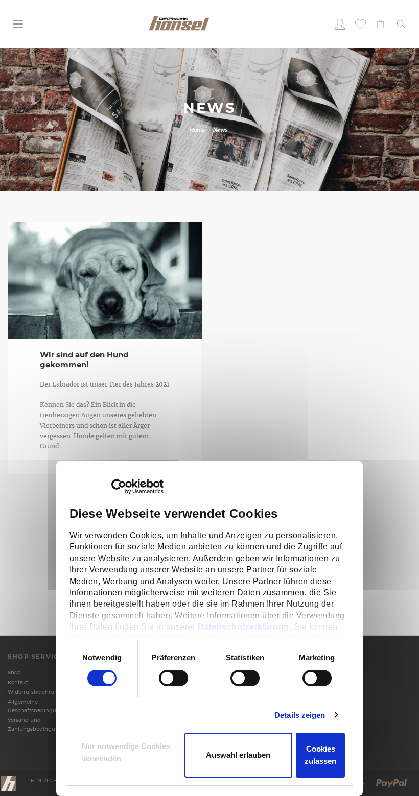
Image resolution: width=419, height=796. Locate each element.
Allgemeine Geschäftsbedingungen (37, 706)
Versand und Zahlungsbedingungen (37, 725)
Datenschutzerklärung (243, 626)
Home (197, 130)
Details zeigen (299, 715)
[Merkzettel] (360, 24)
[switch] (162, 678)
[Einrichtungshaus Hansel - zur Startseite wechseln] (179, 23)
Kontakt (18, 682)
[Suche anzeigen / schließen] (401, 24)
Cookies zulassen (320, 754)
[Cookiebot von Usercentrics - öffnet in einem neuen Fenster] (119, 486)
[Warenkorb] (380, 24)
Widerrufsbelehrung (34, 692)
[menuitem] (340, 24)
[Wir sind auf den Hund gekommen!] (105, 284)
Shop (14, 673)
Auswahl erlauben (238, 755)
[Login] (340, 24)
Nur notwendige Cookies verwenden (126, 752)
